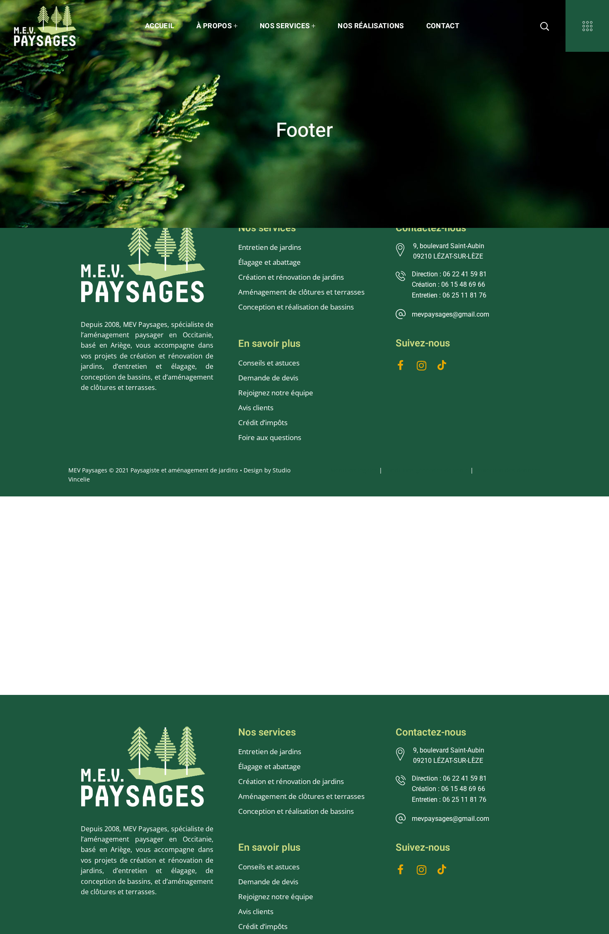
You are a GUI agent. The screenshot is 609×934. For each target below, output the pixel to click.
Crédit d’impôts (263, 422)
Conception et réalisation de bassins (296, 307)
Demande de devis (268, 377)
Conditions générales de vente (426, 470)
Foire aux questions (269, 437)
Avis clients (255, 407)
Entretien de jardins (270, 247)
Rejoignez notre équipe (275, 392)
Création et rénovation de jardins (291, 277)
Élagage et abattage (269, 262)
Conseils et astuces (269, 363)
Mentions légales (353, 470)
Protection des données (508, 470)
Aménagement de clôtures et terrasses (301, 292)
